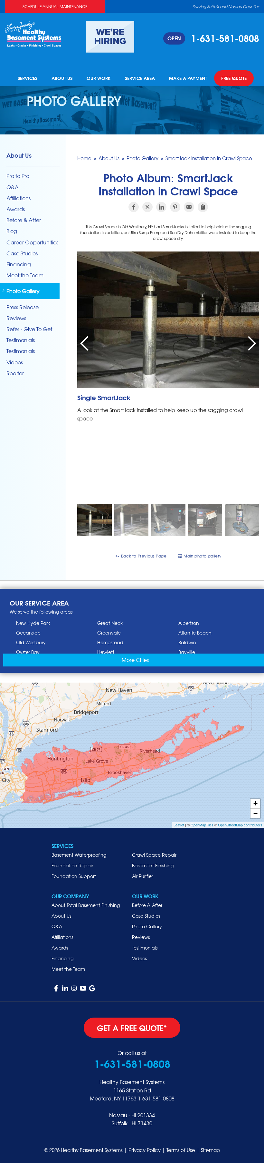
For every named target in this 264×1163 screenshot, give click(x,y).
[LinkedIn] (65, 988)
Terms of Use (180, 1150)
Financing (18, 264)
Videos (14, 362)
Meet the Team (24, 275)
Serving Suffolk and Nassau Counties (226, 6)
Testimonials (20, 340)
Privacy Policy (144, 1150)
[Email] (189, 207)
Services (27, 78)
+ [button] (255, 803)
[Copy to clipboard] (203, 207)
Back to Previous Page (143, 556)
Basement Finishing (153, 865)
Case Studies (22, 253)
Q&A (12, 187)
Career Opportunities (32, 242)
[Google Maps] (92, 988)
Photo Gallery (23, 291)
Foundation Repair (72, 865)
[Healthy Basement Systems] (33, 33)
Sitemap (210, 1150)
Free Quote (234, 78)
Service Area (140, 78)
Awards (15, 209)
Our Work (99, 78)
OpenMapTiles (202, 824)
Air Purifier (142, 876)
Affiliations (18, 198)
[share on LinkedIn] (161, 207)
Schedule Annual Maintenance (55, 6)
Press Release (22, 307)
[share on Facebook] (133, 207)
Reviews (16, 318)
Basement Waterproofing (79, 855)
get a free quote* (132, 1027)
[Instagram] (74, 988)
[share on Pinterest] (175, 207)
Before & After (23, 220)
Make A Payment (188, 78)
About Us (62, 78)
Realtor (15, 373)
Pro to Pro (17, 176)
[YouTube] (83, 988)
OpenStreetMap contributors (240, 824)
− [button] (255, 813)
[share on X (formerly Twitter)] (147, 207)
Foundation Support (74, 876)
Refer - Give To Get (29, 329)
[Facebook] (56, 988)
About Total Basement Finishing (86, 905)
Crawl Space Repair (154, 855)
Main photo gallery (201, 556)
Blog (11, 231)
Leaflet (179, 824)
